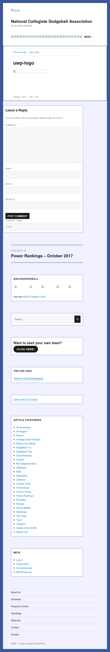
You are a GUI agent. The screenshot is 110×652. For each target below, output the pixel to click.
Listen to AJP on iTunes (25, 399)
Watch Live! (22, 532)
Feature (20, 459)
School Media (23, 507)
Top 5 (19, 519)
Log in (19, 560)
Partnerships (22, 487)
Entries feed (22, 564)
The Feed (21, 515)
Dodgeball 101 (23, 447)
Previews (21, 499)
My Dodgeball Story (26, 463)
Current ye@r (14, 220)
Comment (11, 125)
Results (20, 503)
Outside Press (23, 483)
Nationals (21, 467)
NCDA (13, 643)
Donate (14, 634)
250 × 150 (34, 96)
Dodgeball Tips (24, 451)
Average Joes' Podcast (28, 439)
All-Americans (23, 427)
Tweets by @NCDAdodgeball (28, 378)
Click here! (26, 349)
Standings (21, 511)
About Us (15, 592)
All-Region (21, 431)
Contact (15, 627)
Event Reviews (24, 455)
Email (9, 183)
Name (9, 168)
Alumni (19, 435)
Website (10, 199)
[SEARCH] (77, 319)
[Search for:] (44, 319)
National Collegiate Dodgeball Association (51, 21)
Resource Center (19, 606)
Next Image (34, 52)
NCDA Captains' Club (34, 296)
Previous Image (19, 52)
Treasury (20, 524)
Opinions (20, 479)
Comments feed (24, 568)
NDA (18, 471)
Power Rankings (24, 495)
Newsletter (21, 475)
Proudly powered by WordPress (32, 643)
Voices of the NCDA (26, 528)
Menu (88, 36)
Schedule (16, 599)
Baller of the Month (25, 443)
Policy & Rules (23, 491)
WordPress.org (24, 572)
